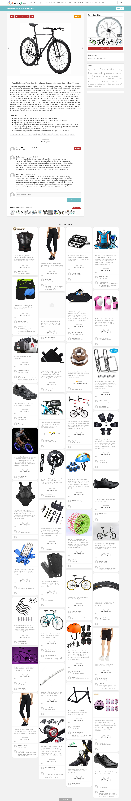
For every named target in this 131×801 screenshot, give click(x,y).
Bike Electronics (76, 785)
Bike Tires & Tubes (104, 619)
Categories (92, 58)
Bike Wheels (21, 684)
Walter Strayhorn (50, 767)
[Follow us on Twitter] (96, 2)
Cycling (101, 73)
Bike (111, 69)
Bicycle (24, 134)
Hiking (103, 76)
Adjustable (91, 70)
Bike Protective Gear (24, 273)
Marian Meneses (77, 332)
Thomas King (22, 641)
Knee (116, 76)
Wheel (90, 86)
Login (121, 2)
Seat (120, 82)
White (94, 86)
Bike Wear (60, 2)
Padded (90, 82)
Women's (99, 86)
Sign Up (120, 8)
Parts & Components (75, 2)
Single (67, 134)
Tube (108, 84)
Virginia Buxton (76, 441)
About (87, 2)
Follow (77, 148)
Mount (101, 79)
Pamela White (103, 400)
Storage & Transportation (45, 2)
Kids (113, 76)
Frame (119, 73)
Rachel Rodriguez (50, 708)
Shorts (90, 84)
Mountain (108, 78)
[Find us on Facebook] (92, 2)
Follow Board (76, 208)
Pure (61, 134)
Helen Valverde (103, 338)
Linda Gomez (76, 671)
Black (30, 134)
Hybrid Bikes (21, 478)
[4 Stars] (46, 139)
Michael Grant (22, 271)
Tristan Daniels (76, 388)
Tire (105, 84)
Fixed (35, 134)
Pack (120, 79)
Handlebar (99, 76)
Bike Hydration (103, 278)
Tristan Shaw (76, 273)
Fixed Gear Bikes (26, 208)
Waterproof (118, 84)
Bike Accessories (23, 322)
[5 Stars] (48, 139)
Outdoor (115, 79)
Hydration (109, 76)
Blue (95, 73)
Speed (72, 134)
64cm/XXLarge (15, 134)
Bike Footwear (22, 419)
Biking (120, 70)
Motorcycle (96, 79)
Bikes (32, 2)
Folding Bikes (76, 442)
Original (56, 134)
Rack (103, 82)
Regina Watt (102, 618)
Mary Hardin (48, 279)
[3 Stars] (45, 139)
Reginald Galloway (23, 370)
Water (112, 84)
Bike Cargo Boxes (23, 372)
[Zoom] (27, 16)
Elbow (107, 73)
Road (107, 81)
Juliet (44, 134)
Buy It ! (77, 16)
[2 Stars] (44, 139)
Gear (39, 134)
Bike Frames (48, 390)
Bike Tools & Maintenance (26, 588)
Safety (116, 82)
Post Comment (74, 200)
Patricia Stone (22, 321)
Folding (115, 73)
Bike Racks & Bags (77, 334)
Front (89, 76)
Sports (101, 84)
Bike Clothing (49, 280)
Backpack (96, 70)
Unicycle (74, 561)
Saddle (112, 82)
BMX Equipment (103, 462)
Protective (99, 82)
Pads (94, 82)
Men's (90, 79)
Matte (50, 134)
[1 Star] (43, 139)
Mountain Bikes (76, 274)
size (93, 84)
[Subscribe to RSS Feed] (99, 2)
